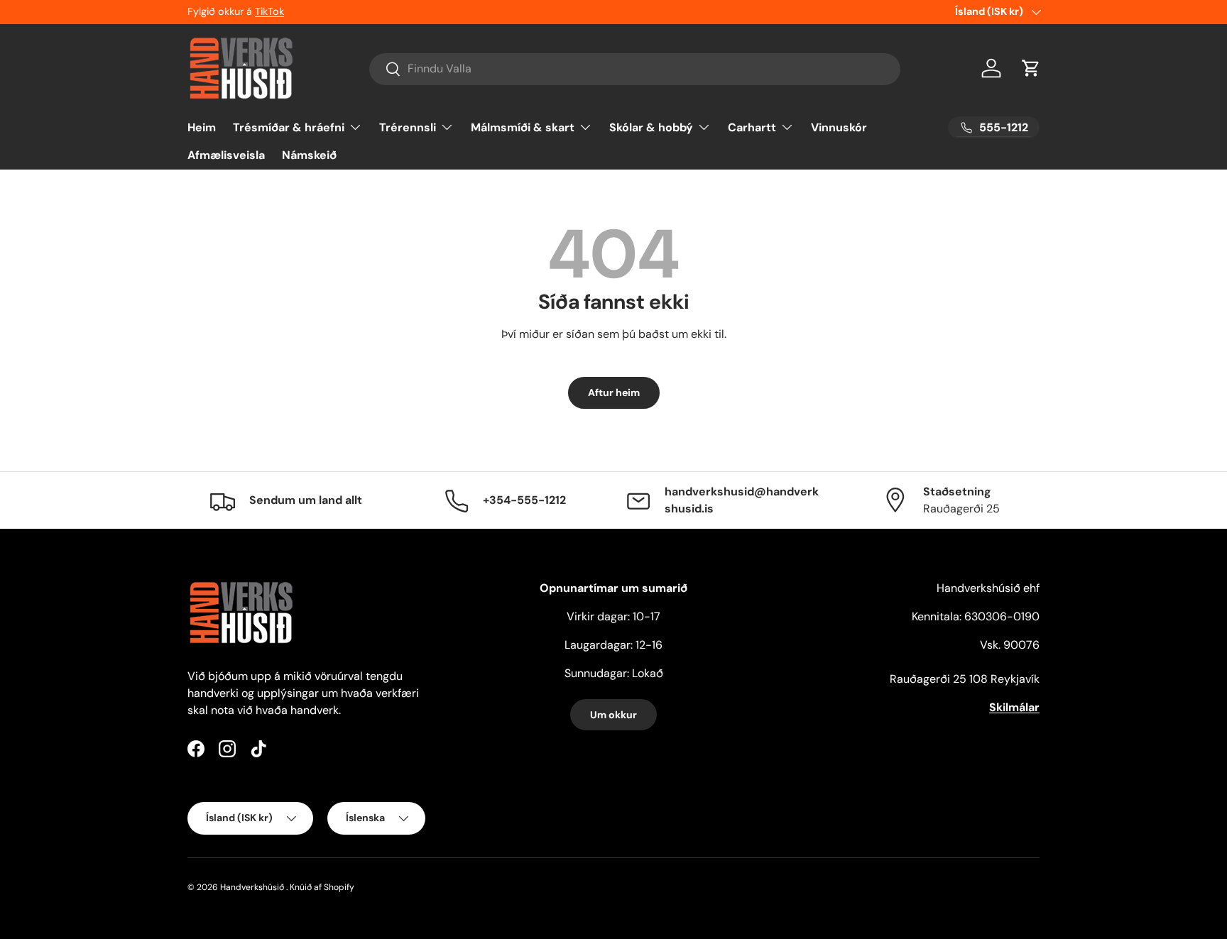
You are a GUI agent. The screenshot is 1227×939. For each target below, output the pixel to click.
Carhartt (752, 126)
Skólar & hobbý (651, 126)
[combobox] (635, 68)
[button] (1031, 68)
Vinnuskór (839, 126)
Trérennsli (407, 126)
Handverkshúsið (252, 887)
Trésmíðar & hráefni (288, 126)
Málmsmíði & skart (522, 126)
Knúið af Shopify (322, 887)
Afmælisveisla (226, 155)
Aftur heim (614, 392)
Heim (201, 126)
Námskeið (309, 155)
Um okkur (613, 714)
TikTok (269, 11)
